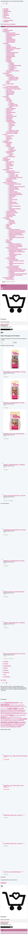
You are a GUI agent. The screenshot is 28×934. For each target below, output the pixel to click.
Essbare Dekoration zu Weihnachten (17, 269)
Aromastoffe (9, 74)
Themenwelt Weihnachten (12, 267)
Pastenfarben (9, 152)
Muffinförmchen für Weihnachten (16, 271)
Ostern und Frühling (11, 258)
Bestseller (8, 219)
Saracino (8, 139)
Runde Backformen (10, 39)
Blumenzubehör (10, 49)
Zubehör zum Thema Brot (12, 86)
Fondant (5, 134)
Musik (10, 198)
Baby (10, 101)
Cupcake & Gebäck (13, 77)
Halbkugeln (9, 36)
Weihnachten (12, 210)
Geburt (7, 226)
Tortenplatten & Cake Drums (12, 172)
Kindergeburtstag (10, 279)
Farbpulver (8, 143)
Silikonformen (9, 216)
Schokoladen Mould (11, 215)
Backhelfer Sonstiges (11, 47)
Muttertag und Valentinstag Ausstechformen (15, 255)
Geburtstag (11, 103)
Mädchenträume (13, 195)
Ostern (10, 126)
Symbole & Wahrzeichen (15, 206)
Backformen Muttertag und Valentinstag (18, 249)
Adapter (8, 44)
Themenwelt (6, 217)
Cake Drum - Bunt (23, 706)
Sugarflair (11, 154)
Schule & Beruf (12, 202)
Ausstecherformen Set (11, 211)
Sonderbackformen (10, 42)
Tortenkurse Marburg (8, 277)
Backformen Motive (10, 32)
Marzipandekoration (10, 112)
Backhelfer (5, 43)
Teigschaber (12, 221)
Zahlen (10, 107)
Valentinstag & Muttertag (15, 208)
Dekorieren (6, 96)
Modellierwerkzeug (10, 56)
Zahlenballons (9, 168)
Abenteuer (11, 185)
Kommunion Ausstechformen (16, 246)
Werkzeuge (11, 276)
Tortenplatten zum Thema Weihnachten (18, 273)
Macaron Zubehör (10, 91)
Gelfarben (8, 146)
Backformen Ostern (13, 259)
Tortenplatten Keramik (11, 178)
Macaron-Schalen (10, 92)
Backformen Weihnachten (15, 268)
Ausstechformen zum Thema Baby (17, 186)
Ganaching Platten (10, 53)
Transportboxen (9, 181)
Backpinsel (11, 220)
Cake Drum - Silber (4, 708)
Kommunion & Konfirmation (15, 194)
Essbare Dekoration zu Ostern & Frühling (15, 711)
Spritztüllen (8, 61)
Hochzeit (8, 241)
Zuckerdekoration (10, 121)
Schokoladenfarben (10, 156)
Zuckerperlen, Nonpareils (12, 131)
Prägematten (9, 57)
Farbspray (8, 144)
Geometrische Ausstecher (12, 212)
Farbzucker (8, 111)
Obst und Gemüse (13, 199)
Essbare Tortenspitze (11, 108)
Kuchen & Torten (13, 79)
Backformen (6, 31)
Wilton (10, 155)
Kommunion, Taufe (13, 105)
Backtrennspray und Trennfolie (13, 48)
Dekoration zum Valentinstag (15, 250)
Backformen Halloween (14, 229)
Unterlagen (8, 72)
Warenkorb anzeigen (5, 329)
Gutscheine (6, 141)
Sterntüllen (11, 69)
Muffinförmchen (10, 94)
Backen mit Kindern (8, 30)
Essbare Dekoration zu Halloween (17, 232)
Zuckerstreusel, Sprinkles (12, 133)
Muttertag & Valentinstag (12, 247)
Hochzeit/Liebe (9, 165)
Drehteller (8, 51)
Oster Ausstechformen (14, 265)
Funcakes (11, 148)
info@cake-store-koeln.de (10, 24)
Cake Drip (8, 99)
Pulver (7, 82)
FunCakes (8, 137)
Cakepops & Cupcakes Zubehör (13, 88)
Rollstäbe (8, 59)
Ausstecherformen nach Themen (13, 183)
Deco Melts (9, 90)
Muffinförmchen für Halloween (16, 234)
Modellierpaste (6, 159)
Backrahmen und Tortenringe (13, 34)
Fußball (8, 225)
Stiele (7, 95)
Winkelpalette (12, 223)
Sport (10, 128)
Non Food (8, 113)
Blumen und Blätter (13, 187)
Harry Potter (9, 239)
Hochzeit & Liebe (13, 104)
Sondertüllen (12, 66)
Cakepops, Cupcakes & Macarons (11, 87)
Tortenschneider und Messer (12, 70)
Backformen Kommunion (15, 243)
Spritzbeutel (9, 60)
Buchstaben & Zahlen (14, 189)
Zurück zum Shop (5, 324)
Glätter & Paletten (10, 55)
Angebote (5, 29)
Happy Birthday (10, 164)
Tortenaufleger (9, 117)
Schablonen (12, 272)
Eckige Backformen (10, 35)
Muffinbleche (9, 38)
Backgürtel (8, 46)
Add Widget (3, 680)
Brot (4, 85)
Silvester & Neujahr (13, 203)
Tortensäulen (9, 180)
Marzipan (5, 157)
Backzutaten (6, 73)
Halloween (11, 124)
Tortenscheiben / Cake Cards (15, 177)
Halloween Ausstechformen (15, 233)
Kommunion (12, 125)
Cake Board (12, 173)
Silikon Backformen (10, 40)
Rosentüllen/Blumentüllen (15, 65)
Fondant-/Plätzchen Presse (12, 52)
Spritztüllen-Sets (13, 68)
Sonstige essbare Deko (11, 116)
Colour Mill (12, 147)
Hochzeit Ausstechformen (15, 193)
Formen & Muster (13, 191)
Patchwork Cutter (10, 213)
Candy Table (9, 224)
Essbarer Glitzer (10, 109)
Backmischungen (10, 75)
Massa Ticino (9, 138)
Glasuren (8, 81)
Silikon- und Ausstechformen (10, 182)
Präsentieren (6, 169)
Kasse (11, 329)
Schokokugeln (9, 114)
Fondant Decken (10, 135)
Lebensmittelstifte (10, 151)
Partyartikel (6, 160)
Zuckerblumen (9, 120)
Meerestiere (11, 197)
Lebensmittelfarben (7, 142)
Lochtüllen (11, 64)
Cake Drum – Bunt (13, 174)
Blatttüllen (11, 62)
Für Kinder (8, 163)
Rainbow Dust (12, 150)
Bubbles (8, 98)
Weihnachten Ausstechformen (16, 275)
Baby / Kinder (12, 122)
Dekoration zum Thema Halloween (17, 230)
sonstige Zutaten (10, 83)
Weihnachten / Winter (14, 130)
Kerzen (8, 167)
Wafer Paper (9, 118)
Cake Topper (9, 100)
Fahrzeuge (11, 190)
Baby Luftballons (10, 161)
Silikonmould (12, 236)
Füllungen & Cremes (14, 78)
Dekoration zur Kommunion (15, 245)
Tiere (10, 129)
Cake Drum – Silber (13, 176)
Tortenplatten (12, 256)
